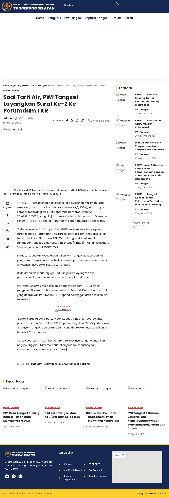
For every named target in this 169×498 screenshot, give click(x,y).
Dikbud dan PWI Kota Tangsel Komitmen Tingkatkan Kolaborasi (149, 146)
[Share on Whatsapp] (77, 120)
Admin (7, 118)
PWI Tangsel (12, 90)
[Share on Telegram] (8, 239)
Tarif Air (85, 364)
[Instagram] (14, 476)
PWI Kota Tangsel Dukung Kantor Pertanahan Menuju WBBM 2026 (147, 100)
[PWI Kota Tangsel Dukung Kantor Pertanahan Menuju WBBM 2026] (124, 99)
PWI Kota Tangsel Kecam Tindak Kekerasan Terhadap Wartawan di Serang (148, 199)
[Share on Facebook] (67, 120)
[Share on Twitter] (72, 120)
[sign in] (117, 3)
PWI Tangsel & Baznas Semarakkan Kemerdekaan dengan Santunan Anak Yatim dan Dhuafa (149, 172)
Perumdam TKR (52, 364)
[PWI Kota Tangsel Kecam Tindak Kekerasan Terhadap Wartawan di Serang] (124, 199)
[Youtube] (20, 476)
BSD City (36, 364)
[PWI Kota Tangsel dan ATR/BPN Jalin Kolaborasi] (124, 125)
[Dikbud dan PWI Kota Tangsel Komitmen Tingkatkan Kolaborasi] (124, 147)
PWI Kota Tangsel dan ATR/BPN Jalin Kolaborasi (148, 124)
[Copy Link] (82, 120)
